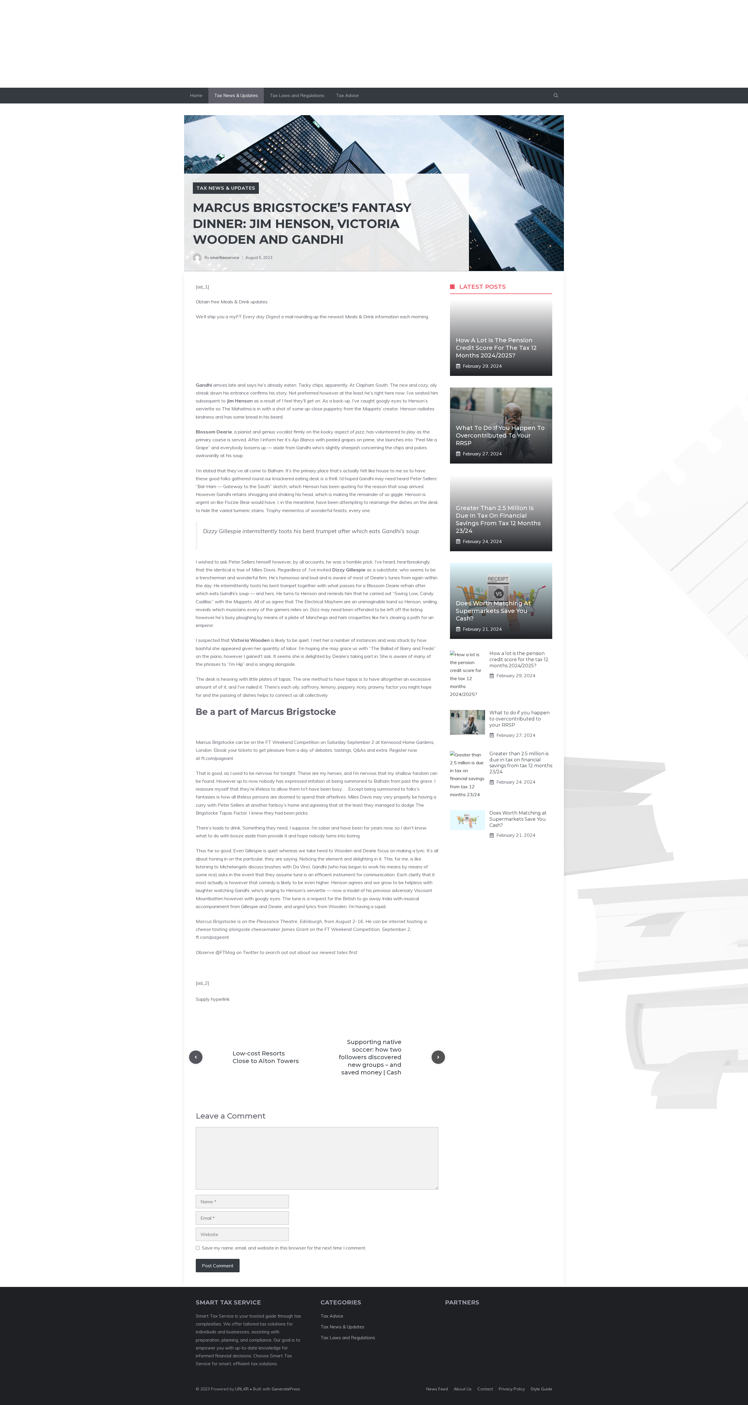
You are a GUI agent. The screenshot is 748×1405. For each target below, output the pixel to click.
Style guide (541, 1389)
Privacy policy (512, 1389)
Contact (485, 1389)
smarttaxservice (224, 257)
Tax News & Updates (236, 95)
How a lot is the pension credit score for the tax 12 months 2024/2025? (496, 348)
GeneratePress (286, 1389)
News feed (437, 1389)
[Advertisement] (374, 44)
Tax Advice (347, 95)
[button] (556, 95)
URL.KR (242, 1389)
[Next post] (438, 1057)
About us (463, 1389)
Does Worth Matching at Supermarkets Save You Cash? (493, 611)
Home (196, 95)
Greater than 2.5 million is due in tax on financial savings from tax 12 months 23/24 (520, 763)
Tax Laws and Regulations (297, 95)
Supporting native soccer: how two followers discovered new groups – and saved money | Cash (370, 1057)
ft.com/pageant (217, 758)
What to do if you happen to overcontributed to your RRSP (500, 435)
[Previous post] (196, 1057)
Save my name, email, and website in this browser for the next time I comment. (284, 1248)
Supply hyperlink (213, 999)
